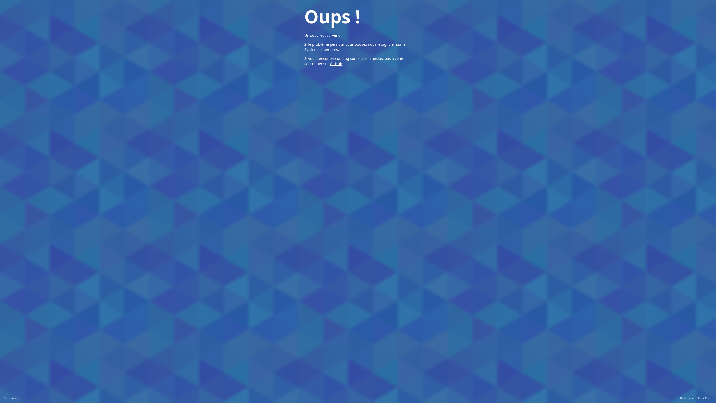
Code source (11, 398)
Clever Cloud (704, 398)
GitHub (336, 63)
